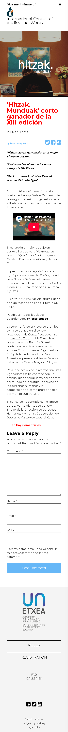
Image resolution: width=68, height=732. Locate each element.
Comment (15, 451)
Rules (34, 645)
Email (12, 515)
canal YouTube (20, 338)
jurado (21, 378)
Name (12, 501)
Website (12, 530)
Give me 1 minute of (21, 4)
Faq (34, 674)
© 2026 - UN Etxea (34, 719)
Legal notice (34, 727)
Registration (34, 657)
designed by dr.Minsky (34, 723)
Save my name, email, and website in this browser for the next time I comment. (32, 552)
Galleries (34, 678)
